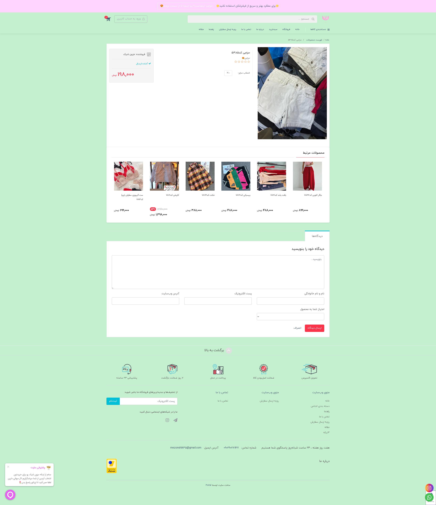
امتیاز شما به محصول (312, 309)
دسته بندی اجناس (320, 406)
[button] (110, 19)
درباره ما (260, 29)
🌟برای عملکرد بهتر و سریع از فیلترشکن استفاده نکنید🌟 (247, 6)
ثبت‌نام (113, 401)
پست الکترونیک (243, 293)
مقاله (201, 29)
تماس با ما (246, 29)
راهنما (211, 29)
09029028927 (231, 448)
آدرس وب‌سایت (170, 293)
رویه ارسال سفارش (227, 29)
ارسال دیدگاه (315, 328)
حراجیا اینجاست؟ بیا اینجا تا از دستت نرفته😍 (186, 6)
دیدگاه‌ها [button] (317, 236)
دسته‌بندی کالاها (318, 29)
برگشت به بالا (214, 350)
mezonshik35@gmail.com (185, 448)
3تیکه (326, 432)
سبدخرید (273, 29)
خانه (297, 29)
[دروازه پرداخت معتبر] (111, 466)
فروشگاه (286, 29)
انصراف (297, 328)
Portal (208, 485)
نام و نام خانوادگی (314, 293)
